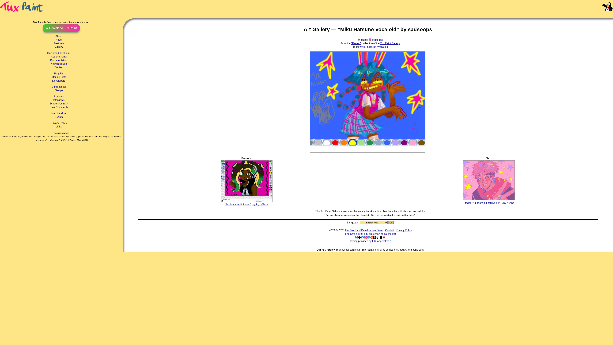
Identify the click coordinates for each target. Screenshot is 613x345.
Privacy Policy (59, 123)
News (59, 39)
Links (59, 126)
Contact (58, 67)
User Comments (59, 107)
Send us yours (378, 215)
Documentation (58, 60)
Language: (353, 222)
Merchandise (58, 113)
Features (59, 43)
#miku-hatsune (367, 47)
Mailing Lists (59, 77)
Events (59, 117)
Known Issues (59, 63)
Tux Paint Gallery (390, 43)
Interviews (58, 100)
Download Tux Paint (58, 53)
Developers (58, 80)
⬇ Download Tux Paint (61, 28)
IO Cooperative (380, 241)
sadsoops (377, 39)
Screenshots (59, 86)
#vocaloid (382, 47)
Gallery (59, 47)
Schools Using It (58, 103)
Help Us (58, 73)
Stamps (58, 90)
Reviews (59, 96)
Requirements (59, 56)
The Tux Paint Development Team (364, 230)
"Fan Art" (356, 43)
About (58, 36)
